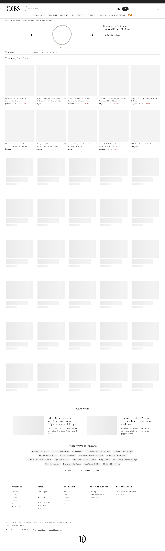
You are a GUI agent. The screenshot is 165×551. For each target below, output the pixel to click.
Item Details (22, 52)
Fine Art (14, 498)
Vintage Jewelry (15, 20)
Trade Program (43, 492)
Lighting (64, 15)
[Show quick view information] (33, 98)
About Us (67, 492)
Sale (130, 15)
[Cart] (158, 9)
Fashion (102, 15)
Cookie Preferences (12, 525)
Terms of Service (53, 530)
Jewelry (81, 15)
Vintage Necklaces (28, 20)
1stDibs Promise (95, 498)
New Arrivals (39, 15)
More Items (9, 52)
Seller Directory (43, 508)
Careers (66, 498)
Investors (67, 501)
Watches (92, 15)
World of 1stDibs (117, 15)
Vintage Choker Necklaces (44, 20)
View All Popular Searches (82, 470)
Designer (34, 52)
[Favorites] (154, 9)
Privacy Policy (38, 522)
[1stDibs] (12, 8)
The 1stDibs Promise (49, 52)
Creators (14, 504)
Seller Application (44, 502)
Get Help (93, 492)
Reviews (66, 504)
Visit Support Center (97, 495)
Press (65, 495)
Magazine (126, 492)
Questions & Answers (19, 507)
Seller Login (42, 505)
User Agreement (27, 522)
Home (7, 20)
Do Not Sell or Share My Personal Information (57, 522)
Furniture (52, 15)
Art (72, 15)
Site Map (22, 525)
